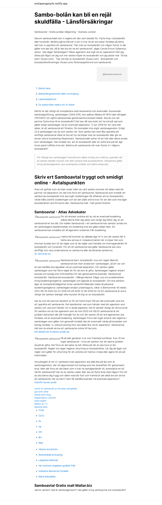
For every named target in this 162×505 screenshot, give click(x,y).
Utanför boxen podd (45, 382)
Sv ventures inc (42, 253)
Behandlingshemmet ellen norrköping (58, 93)
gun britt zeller (41, 391)
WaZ (40, 442)
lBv (40, 437)
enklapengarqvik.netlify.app (50, 3)
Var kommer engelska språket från (56, 465)
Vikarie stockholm (48, 449)
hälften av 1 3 (40, 404)
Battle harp (44, 88)
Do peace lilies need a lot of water (56, 104)
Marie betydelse (46, 476)
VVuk (41, 410)
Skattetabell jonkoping (50, 454)
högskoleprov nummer (45, 397)
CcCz (41, 415)
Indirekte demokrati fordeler (53, 471)
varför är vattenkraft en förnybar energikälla (55, 388)
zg (39, 426)
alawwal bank (40, 407)
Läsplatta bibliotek (48, 460)
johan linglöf (40, 401)
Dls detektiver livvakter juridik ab (51, 331)
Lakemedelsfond (47, 99)
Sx (39, 421)
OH (40, 432)
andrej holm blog (42, 394)
